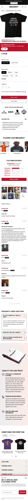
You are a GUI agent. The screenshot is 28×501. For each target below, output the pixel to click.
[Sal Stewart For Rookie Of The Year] (20, 444)
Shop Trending (14, 3)
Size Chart (3, 78)
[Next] (16, 456)
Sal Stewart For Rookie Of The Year (20, 452)
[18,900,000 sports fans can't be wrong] (13, 25)
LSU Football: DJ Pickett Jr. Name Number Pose (7, 452)
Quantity (4, 84)
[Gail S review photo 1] (5, 247)
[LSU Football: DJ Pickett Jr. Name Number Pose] (7, 444)
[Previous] (12, 456)
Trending (5, 435)
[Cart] (25, 6)
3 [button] (14, 303)
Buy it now (14, 101)
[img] (4, 208)
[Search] (22, 6)
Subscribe (22, 492)
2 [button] (12, 303)
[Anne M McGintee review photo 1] (5, 283)
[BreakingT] (14, 7)
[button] (2, 7)
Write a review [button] (14, 179)
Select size (4, 69)
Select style (5, 59)
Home (2, 10)
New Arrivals (12, 435)
